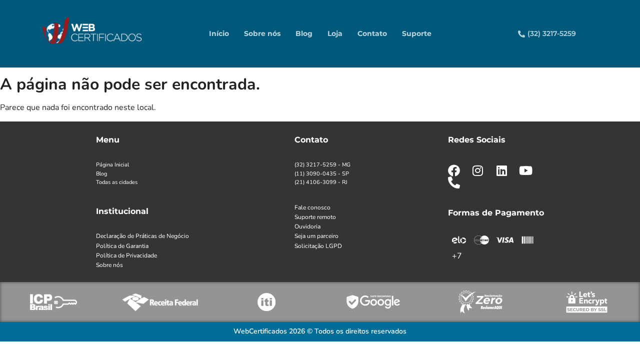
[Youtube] (526, 170)
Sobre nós (262, 33)
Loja (335, 33)
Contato (372, 33)
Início (219, 33)
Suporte (417, 33)
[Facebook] (454, 170)
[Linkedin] (502, 170)
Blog (304, 33)
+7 (457, 256)
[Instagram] (478, 170)
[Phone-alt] (454, 182)
